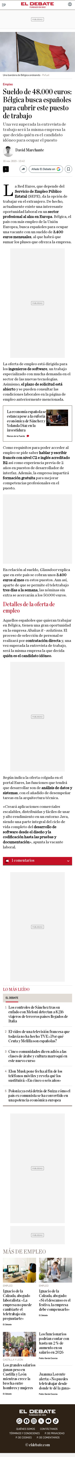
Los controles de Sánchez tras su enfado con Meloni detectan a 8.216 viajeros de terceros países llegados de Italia (38, 1014)
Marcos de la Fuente (16, 436)
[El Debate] (37, 4)
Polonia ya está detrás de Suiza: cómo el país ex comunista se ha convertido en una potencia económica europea (39, 1095)
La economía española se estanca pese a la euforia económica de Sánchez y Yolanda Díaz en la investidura (26, 421)
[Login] (70, 4)
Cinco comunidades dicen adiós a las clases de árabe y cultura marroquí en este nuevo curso (37, 1056)
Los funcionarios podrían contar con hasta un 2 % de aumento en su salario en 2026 (54, 1343)
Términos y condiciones (24, 1433)
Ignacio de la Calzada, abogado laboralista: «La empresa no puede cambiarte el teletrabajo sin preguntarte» (17, 1305)
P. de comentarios (48, 1437)
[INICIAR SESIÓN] (70, 4)
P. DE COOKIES (24, 1437)
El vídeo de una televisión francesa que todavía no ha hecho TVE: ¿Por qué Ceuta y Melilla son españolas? (39, 1036)
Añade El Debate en (43, 169)
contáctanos (49, 1429)
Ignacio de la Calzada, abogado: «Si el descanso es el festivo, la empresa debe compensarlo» (54, 1300)
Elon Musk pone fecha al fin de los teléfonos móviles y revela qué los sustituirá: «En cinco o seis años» (35, 1076)
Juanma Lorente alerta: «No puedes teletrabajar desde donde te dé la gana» (54, 1381)
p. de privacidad (54, 1433)
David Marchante (29, 150)
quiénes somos (25, 1429)
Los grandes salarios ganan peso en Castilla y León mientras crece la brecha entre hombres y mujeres (19, 1376)
